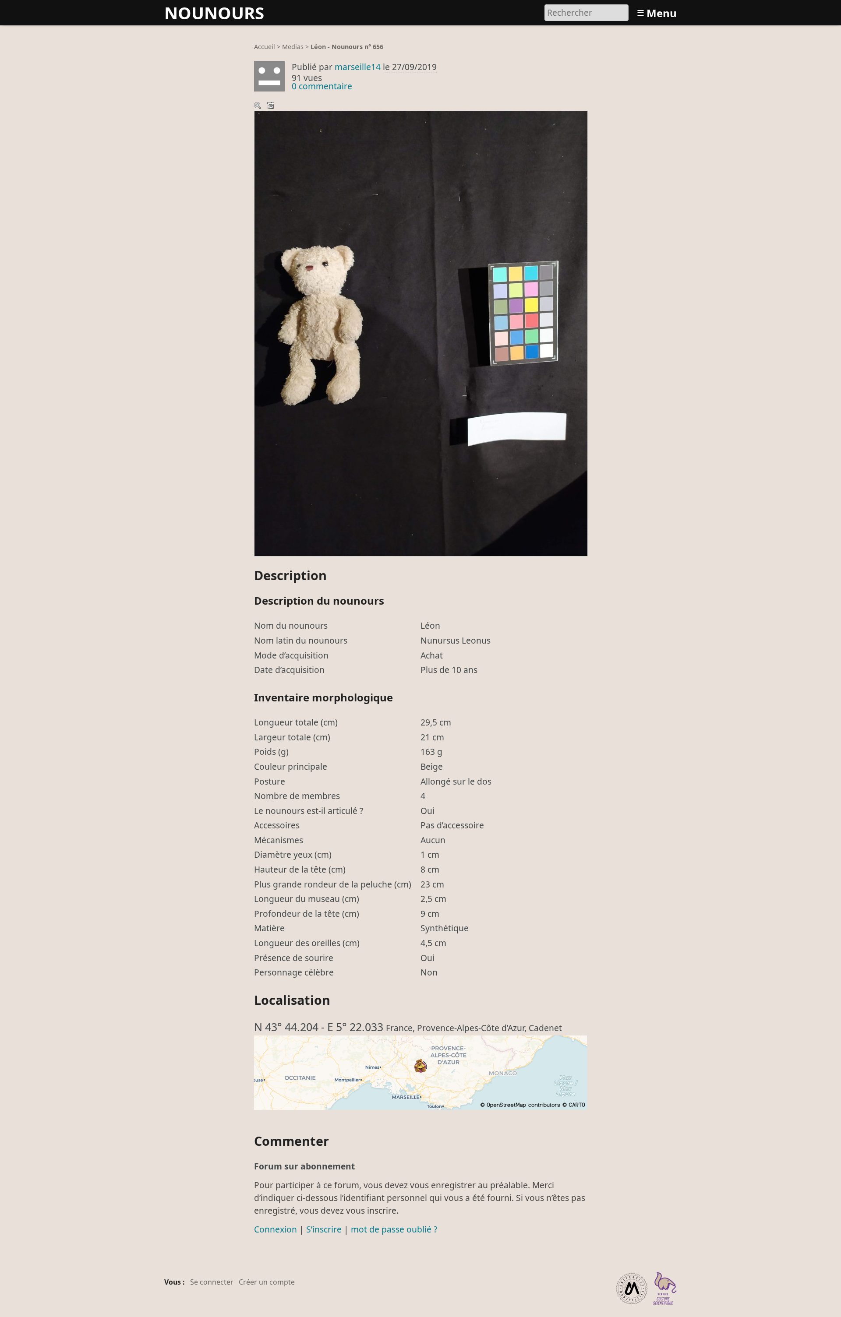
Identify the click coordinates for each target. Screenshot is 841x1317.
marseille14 (358, 67)
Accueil (264, 46)
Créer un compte (267, 1282)
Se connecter (211, 1282)
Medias (293, 46)
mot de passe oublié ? (394, 1229)
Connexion (275, 1229)
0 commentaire (322, 86)
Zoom (258, 106)
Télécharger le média (271, 106)
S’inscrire (324, 1229)
